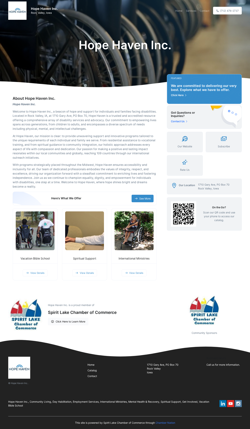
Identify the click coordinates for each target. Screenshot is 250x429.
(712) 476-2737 (229, 10)
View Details (37, 272)
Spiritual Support (84, 258)
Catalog (92, 370)
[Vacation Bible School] (35, 230)
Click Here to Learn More (70, 321)
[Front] (18, 10)
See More (145, 198)
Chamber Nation (165, 422)
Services (191, 10)
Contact (204, 10)
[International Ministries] (134, 230)
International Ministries (134, 258)
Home (178, 10)
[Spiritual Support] (84, 230)
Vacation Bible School (35, 258)
